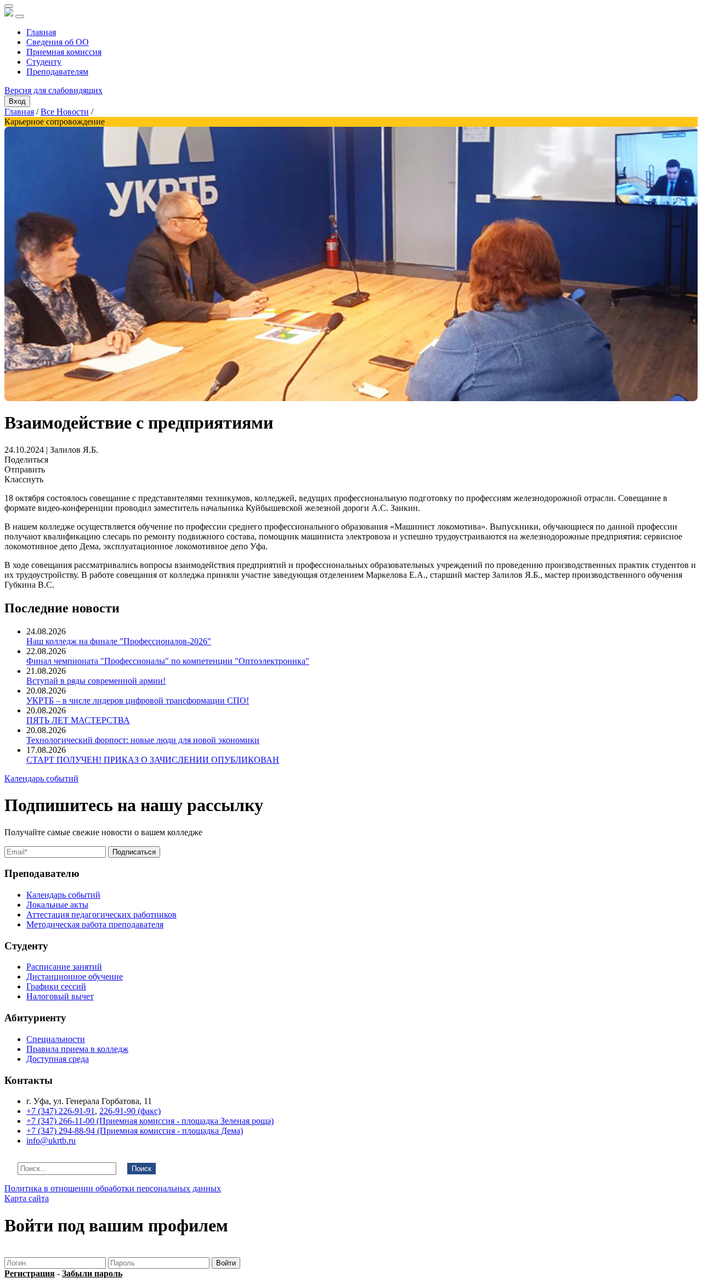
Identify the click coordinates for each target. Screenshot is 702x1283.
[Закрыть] (8, 6)
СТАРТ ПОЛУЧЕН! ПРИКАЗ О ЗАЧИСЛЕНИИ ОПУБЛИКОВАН (152, 759)
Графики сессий (56, 986)
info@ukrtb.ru (51, 1140)
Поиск (141, 1168)
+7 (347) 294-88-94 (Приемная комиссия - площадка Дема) (134, 1130)
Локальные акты (57, 904)
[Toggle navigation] (19, 16)
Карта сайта (26, 1198)
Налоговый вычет (60, 996)
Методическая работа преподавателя (94, 924)
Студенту (43, 61)
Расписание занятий (64, 966)
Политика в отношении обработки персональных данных (112, 1188)
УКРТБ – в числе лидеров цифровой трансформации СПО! (137, 700)
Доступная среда (57, 1058)
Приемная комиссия (63, 52)
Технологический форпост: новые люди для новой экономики (142, 740)
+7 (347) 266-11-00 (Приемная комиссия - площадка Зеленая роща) (150, 1121)
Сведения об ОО (57, 42)
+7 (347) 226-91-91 (60, 1111)
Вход (17, 101)
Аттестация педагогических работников (101, 914)
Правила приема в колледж (77, 1049)
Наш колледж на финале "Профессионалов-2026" (118, 641)
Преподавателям (57, 71)
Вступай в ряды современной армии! (96, 680)
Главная (41, 32)
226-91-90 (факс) (130, 1111)
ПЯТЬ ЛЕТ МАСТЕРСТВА (78, 720)
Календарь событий (41, 778)
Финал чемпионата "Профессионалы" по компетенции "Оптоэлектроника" (167, 661)
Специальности (55, 1039)
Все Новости (65, 111)
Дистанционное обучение (74, 976)
